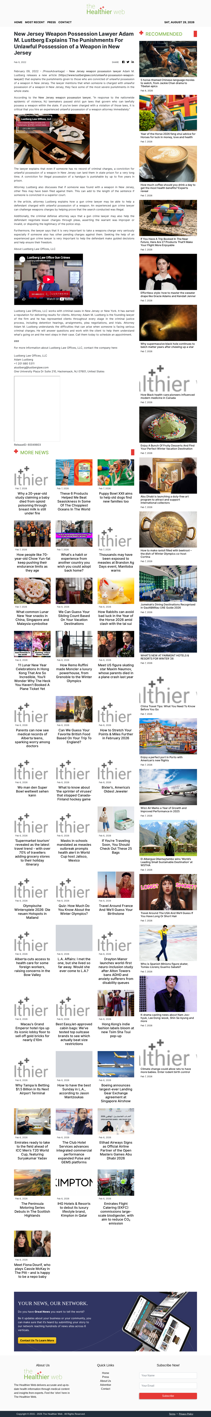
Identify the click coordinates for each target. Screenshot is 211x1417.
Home (105, 1373)
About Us (105, 1381)
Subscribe (168, 1395)
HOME (18, 22)
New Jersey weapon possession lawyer (95, 71)
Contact (105, 1388)
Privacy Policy (186, 1414)
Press (105, 1377)
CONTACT (65, 22)
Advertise (105, 1384)
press (51, 22)
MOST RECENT (35, 22)
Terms (172, 1414)
